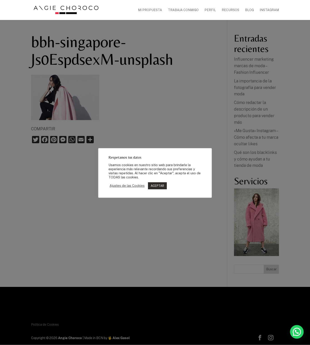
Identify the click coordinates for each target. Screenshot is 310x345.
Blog (249, 10)
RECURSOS (230, 10)
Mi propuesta (150, 10)
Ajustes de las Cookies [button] (127, 185)
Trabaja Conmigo (183, 10)
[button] (297, 332)
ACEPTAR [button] (157, 185)
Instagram (269, 10)
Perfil (210, 10)
